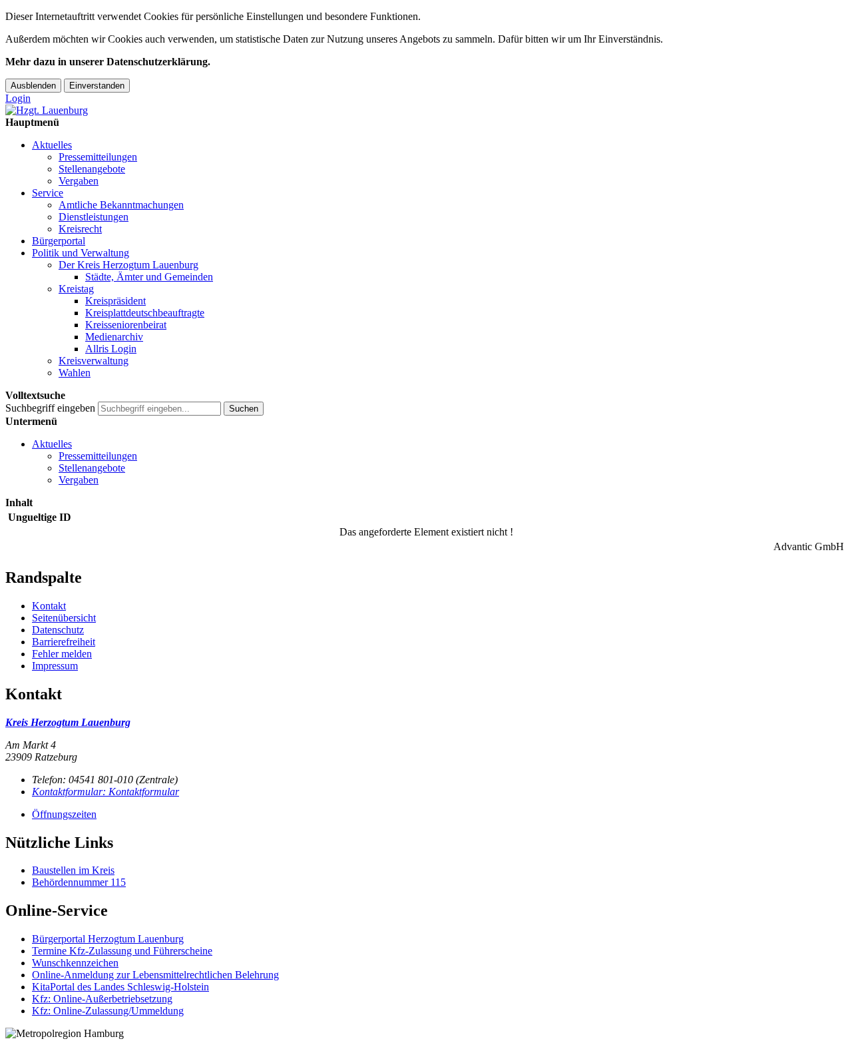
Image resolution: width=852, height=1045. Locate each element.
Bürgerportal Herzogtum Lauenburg (108, 938)
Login (18, 98)
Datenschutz (58, 629)
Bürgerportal (58, 240)
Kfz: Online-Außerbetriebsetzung (102, 998)
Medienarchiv (114, 336)
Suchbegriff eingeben (50, 408)
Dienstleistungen (93, 216)
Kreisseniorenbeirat (125, 324)
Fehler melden (62, 653)
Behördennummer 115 (79, 882)
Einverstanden (96, 86)
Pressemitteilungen (98, 157)
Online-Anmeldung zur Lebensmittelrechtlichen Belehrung (155, 974)
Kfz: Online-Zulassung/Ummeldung (108, 1010)
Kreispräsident (115, 300)
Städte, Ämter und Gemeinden (149, 276)
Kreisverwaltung (93, 360)
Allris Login (110, 348)
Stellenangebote (92, 168)
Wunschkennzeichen (75, 962)
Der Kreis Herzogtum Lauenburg (128, 264)
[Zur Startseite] (46, 110)
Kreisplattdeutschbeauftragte (144, 312)
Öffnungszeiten (64, 814)
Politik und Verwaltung (80, 252)
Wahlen (75, 372)
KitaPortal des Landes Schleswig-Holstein (120, 986)
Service (47, 192)
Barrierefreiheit (63, 641)
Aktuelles (52, 145)
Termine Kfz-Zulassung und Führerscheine (122, 950)
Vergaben (79, 180)
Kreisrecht (80, 228)
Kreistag (76, 288)
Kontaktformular (105, 791)
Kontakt (49, 605)
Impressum (55, 665)
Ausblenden (33, 86)
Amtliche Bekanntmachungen (121, 204)
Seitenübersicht (64, 617)
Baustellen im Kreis (73, 870)
